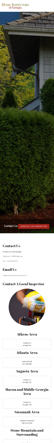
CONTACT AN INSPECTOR (33, 226)
